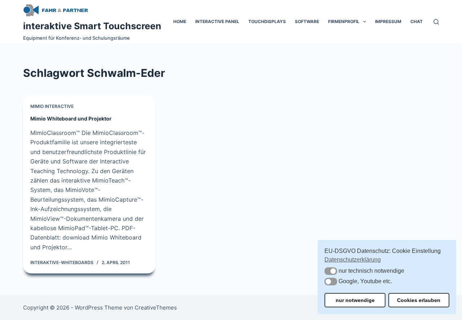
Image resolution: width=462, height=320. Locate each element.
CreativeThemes (156, 307)
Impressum (388, 21)
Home (179, 21)
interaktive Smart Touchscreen (92, 26)
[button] (330, 271)
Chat (416, 21)
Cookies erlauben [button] (418, 300)
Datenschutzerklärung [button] (352, 260)
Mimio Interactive (52, 106)
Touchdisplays (267, 21)
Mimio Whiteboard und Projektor (71, 118)
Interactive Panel (217, 21)
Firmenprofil (343, 21)
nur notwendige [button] (355, 300)
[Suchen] (436, 22)
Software (307, 21)
